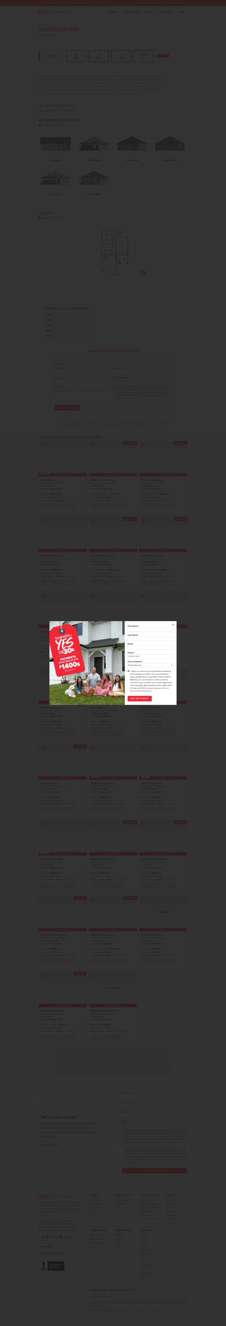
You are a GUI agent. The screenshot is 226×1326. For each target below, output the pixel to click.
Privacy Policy (145, 691)
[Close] (173, 624)
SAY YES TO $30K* (140, 698)
